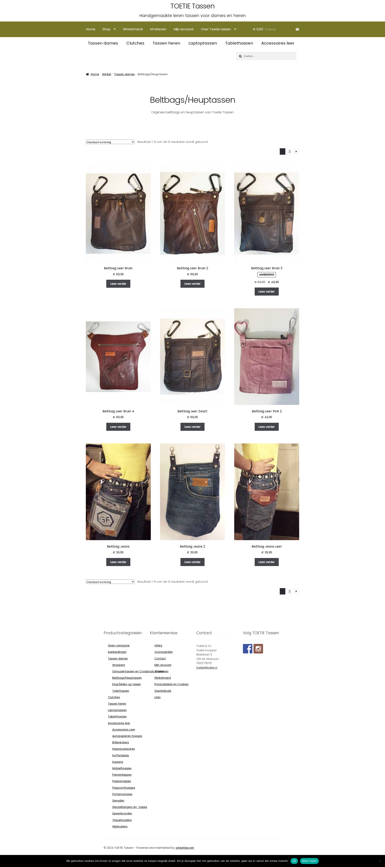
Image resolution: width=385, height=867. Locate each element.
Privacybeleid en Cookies (171, 684)
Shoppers (118, 665)
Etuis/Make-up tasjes (126, 684)
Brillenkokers (120, 742)
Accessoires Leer (123, 730)
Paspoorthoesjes (123, 788)
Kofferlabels (120, 755)
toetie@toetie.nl (206, 668)
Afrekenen (158, 29)
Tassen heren (167, 43)
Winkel (106, 74)
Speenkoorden (122, 813)
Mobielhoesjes (122, 768)
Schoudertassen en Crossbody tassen (138, 671)
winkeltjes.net (185, 848)
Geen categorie (119, 645)
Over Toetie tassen (216, 29)
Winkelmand (133, 29)
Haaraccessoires (123, 749)
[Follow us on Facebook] (247, 649)
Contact (160, 659)
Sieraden (118, 801)
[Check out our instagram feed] (258, 649)
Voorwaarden (163, 652)
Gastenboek (162, 691)
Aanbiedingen (117, 652)
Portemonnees (122, 794)
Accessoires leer (277, 43)
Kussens (117, 762)
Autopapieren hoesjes (127, 736)
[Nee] (380, 861)
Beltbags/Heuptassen (127, 678)
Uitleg (158, 645)
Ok (294, 860)
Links (157, 697)
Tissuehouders (122, 820)
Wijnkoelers (120, 826)
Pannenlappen (122, 775)
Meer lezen (309, 860)
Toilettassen (120, 691)
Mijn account (184, 29)
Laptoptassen (203, 43)
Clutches (135, 43)
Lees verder (118, 284)
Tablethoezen (239, 43)
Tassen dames (103, 43)
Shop (106, 29)
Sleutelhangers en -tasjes (129, 807)
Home (90, 29)
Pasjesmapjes (121, 781)
